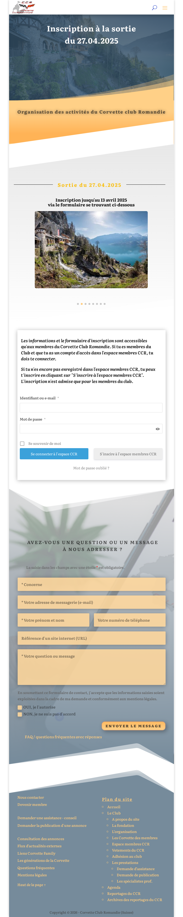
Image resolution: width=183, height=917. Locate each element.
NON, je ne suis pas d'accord (49, 714)
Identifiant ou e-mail (39, 398)
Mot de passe (33, 419)
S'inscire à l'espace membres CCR (128, 453)
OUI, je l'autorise (39, 707)
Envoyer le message (134, 726)
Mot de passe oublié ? (91, 468)
